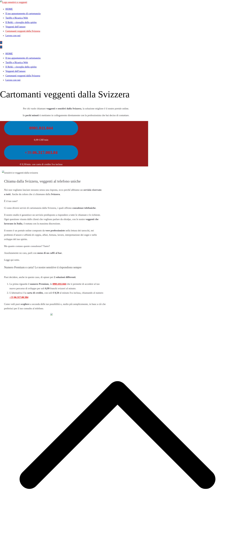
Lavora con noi (12, 35)
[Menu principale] (1, 42)
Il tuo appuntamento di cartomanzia (23, 13)
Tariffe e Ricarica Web (16, 17)
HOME (9, 9)
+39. (41, 152)
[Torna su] (117, 551)
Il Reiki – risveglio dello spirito (21, 22)
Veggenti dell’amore (15, 26)
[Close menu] (1, 47)
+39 (19, 297)
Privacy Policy (7, 315)
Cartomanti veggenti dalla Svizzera (22, 31)
